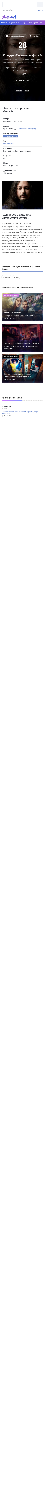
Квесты (4, 23)
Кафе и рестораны (35, 23)
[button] (41, 183)
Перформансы (14, 23)
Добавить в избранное (16, 36)
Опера (27, 90)
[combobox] (19, 4)
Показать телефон (11, 136)
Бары (24, 23)
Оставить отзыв (22, 80)
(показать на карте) (27, 128)
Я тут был (35, 36)
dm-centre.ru (8, 143)
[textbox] (20, 3)
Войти (40, 10)
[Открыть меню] (41, 16)
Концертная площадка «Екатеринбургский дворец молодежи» (20, 413)
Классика (19, 90)
